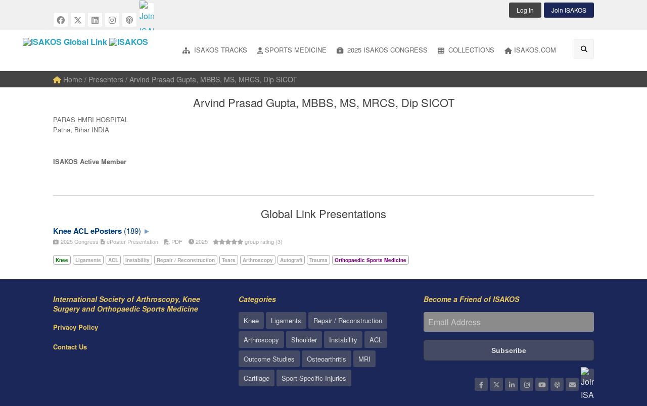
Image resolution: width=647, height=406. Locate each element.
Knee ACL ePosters (87, 230)
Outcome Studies (269, 359)
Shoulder (304, 339)
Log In (525, 10)
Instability (343, 339)
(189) (132, 230)
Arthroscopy (261, 339)
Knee (251, 320)
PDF (176, 241)
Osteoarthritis (326, 359)
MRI (364, 359)
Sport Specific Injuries (314, 378)
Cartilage (256, 378)
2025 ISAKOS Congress (386, 50)
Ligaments (286, 320)
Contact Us (70, 346)
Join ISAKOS (568, 10)
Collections (470, 50)
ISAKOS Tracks (219, 50)
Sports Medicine (296, 50)
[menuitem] (214, 50)
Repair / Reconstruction (347, 320)
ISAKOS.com (535, 50)
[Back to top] (614, 343)
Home (71, 79)
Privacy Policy (75, 327)
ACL (375, 339)
